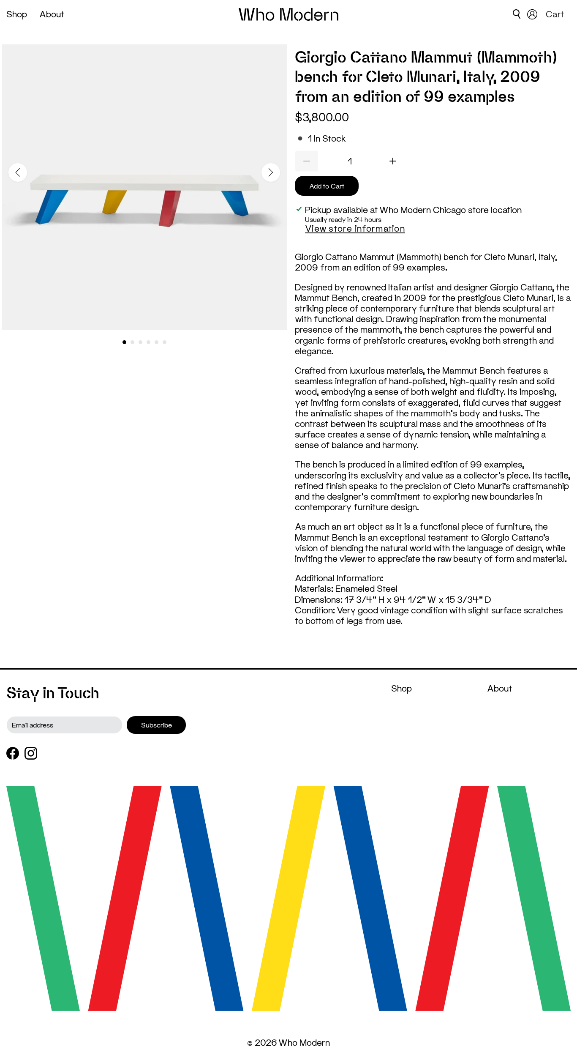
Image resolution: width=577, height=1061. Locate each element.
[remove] (306, 161)
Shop (16, 13)
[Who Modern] (289, 14)
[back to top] (558, 1029)
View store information (355, 228)
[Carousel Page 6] (164, 342)
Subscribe (156, 725)
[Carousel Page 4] (148, 342)
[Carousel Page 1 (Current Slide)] (124, 342)
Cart (556, 13)
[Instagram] (30, 753)
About (52, 13)
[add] (393, 161)
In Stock (327, 138)
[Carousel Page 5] (156, 342)
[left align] (17, 172)
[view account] (532, 14)
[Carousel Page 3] (140, 342)
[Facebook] (12, 753)
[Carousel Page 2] (132, 342)
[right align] (270, 172)
